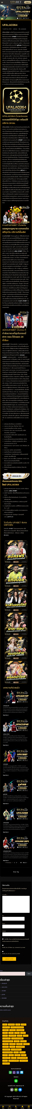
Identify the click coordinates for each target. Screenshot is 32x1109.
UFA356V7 (5, 1046)
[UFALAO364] (16, 12)
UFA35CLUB (11, 1024)
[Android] (16, 1090)
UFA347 (11, 1032)
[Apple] (12, 1090)
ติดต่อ (29, 1108)
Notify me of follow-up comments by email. (13, 947)
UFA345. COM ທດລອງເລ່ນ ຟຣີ (17, 1027)
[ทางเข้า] (16, 1106)
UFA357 (16, 1052)
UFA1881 (5, 764)
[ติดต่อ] (29, 1106)
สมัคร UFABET (18, 251)
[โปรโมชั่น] (22, 1106)
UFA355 (19, 1035)
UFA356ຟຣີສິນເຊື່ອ (20, 1046)
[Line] (16, 1081)
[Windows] (20, 1090)
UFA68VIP (6, 706)
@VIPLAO (10, 517)
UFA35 (5, 1024)
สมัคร (3, 1108)
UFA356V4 (19, 1044)
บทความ (15, 29)
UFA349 (23, 1032)
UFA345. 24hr (6, 1027)
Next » (25, 863)
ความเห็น (4, 895)
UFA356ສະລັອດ (6, 1049)
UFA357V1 (22, 1052)
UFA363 (13, 1057)
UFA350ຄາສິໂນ (12, 1035)
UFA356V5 (26, 1044)
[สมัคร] (3, 1106)
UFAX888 (6, 823)
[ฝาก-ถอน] (9, 1106)
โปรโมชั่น (22, 1108)
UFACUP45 (6, 734)
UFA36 (18, 1024)
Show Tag (16, 872)
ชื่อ (3, 916)
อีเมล (4, 923)
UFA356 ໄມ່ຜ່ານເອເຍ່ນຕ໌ (8, 1041)
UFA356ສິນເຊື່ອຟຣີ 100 (16, 1049)
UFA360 (11, 1055)
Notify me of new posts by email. (11, 953)
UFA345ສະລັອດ (20, 1030)
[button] (2, 2)
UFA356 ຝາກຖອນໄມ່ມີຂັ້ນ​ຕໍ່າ (17, 1038)
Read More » (6, 715)
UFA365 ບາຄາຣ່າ (24, 1060)
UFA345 (23, 1024)
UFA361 (23, 1055)
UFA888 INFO (7, 851)
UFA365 (5, 1060)
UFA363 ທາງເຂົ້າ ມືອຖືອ (22, 1057)
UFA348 (17, 1032)
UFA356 (25, 1035)
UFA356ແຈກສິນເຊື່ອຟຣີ (8, 1052)
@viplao (6, 535)
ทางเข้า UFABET (22, 301)
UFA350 (5, 1035)
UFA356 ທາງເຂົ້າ (6, 1038)
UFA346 (5, 1032)
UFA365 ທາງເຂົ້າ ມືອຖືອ (14, 1060)
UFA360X (17, 1055)
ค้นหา (1, 971)
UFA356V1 (5, 1044)
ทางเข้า (16, 1108)
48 (21, 863)
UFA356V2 (12, 1044)
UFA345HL (5, 1030)
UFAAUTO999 (6, 1063)
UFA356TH (23, 1041)
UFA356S (16, 1041)
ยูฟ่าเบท (23, 170)
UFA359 (5, 1055)
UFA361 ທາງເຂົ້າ (6, 1057)
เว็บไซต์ (4, 931)
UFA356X (12, 1046)
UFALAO (4, 69)
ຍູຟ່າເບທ (19, 45)
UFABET (20, 140)
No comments (22, 29)
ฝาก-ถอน (9, 1108)
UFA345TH (12, 1030)
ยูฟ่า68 (5, 794)
